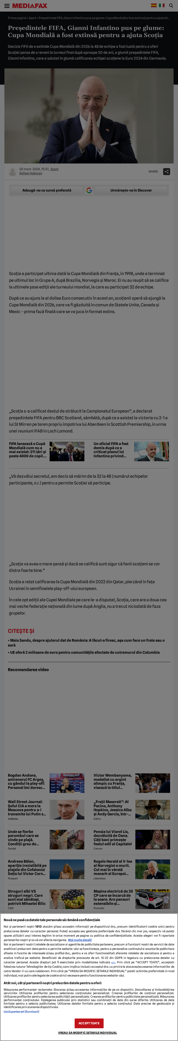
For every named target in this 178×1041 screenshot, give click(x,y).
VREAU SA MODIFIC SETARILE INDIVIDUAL (87, 1033)
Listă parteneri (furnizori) (21, 1011)
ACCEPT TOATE (89, 1023)
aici (113, 962)
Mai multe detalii (80, 940)
